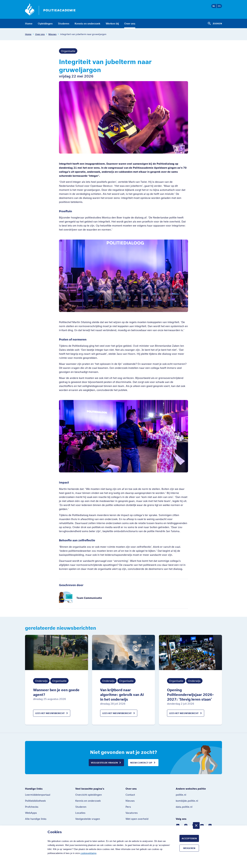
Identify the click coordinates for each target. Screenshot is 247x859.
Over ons (129, 23)
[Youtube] (202, 825)
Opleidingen (45, 23)
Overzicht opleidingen (88, 794)
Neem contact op (141, 762)
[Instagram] (186, 825)
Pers (128, 806)
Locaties (80, 812)
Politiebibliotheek (35, 800)
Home (28, 23)
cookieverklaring (88, 853)
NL (214, 6)
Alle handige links (35, 818)
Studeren (63, 23)
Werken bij (112, 23)
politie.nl (181, 794)
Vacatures (132, 812)
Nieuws (52, 34)
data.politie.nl (184, 806)
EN (219, 6)
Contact (130, 794)
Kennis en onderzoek (87, 23)
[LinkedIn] (178, 825)
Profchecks (31, 806)
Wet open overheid (137, 818)
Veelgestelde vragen (104, 762)
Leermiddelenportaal (37, 794)
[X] (210, 825)
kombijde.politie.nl (187, 800)
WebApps (31, 812)
